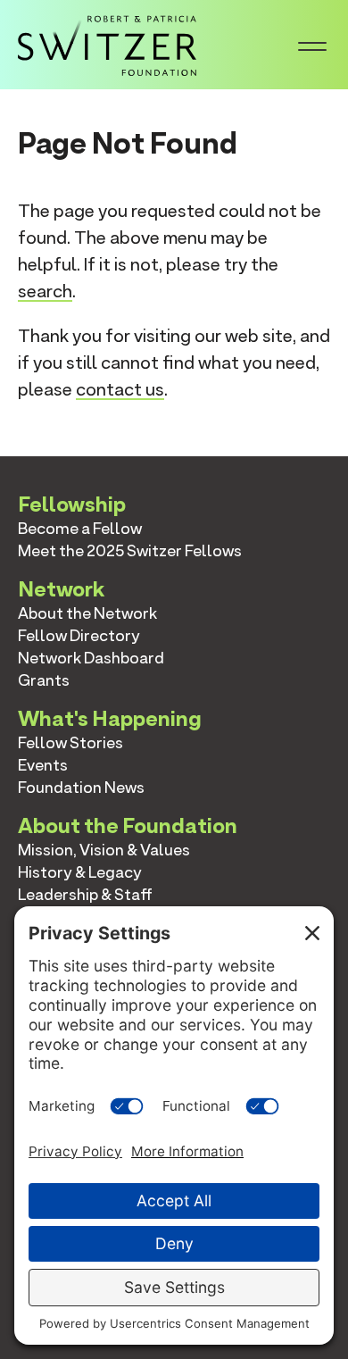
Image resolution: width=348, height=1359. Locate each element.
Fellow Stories (70, 742)
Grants (44, 680)
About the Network (87, 613)
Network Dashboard (91, 657)
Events (43, 764)
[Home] (107, 43)
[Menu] (312, 45)
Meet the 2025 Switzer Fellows (130, 550)
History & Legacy (80, 872)
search (45, 291)
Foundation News (81, 787)
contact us (120, 389)
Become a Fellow (80, 528)
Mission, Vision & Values (104, 849)
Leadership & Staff (85, 894)
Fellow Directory (79, 635)
